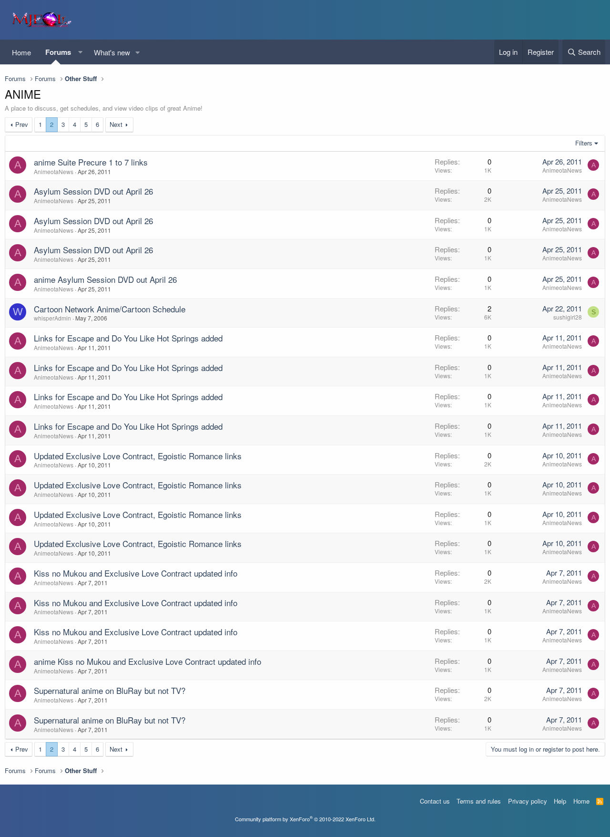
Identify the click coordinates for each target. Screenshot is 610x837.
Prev (21, 124)
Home (21, 52)
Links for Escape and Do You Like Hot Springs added (128, 338)
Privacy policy (527, 801)
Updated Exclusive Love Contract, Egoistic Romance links (138, 456)
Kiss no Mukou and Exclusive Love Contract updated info (135, 573)
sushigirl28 (567, 317)
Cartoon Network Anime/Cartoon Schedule (109, 309)
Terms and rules (479, 801)
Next (116, 124)
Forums (58, 52)
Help (560, 801)
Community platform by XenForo (305, 819)
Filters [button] (583, 142)
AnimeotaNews (53, 171)
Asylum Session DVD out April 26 (93, 191)
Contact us (435, 801)
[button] (80, 52)
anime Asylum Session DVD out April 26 (105, 279)
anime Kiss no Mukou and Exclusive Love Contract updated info (147, 661)
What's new (112, 52)
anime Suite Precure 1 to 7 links (91, 162)
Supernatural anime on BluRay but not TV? (109, 690)
